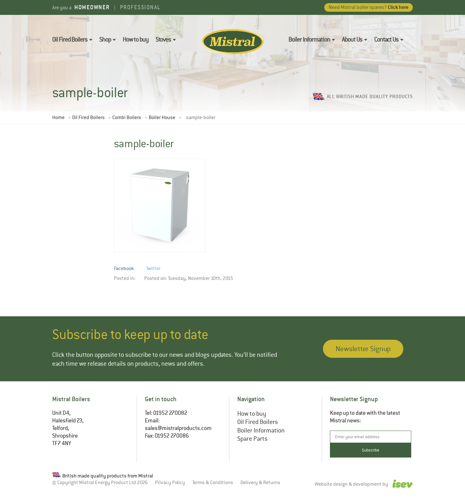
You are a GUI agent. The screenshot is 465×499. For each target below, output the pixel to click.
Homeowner (92, 7)
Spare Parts (252, 439)
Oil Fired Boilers (70, 39)
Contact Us (386, 39)
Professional (140, 7)
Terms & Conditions (212, 482)
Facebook (124, 268)
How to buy (136, 39)
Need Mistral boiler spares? (368, 7)
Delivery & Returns (260, 482)
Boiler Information (309, 39)
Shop (105, 39)
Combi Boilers (126, 118)
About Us (352, 39)
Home (58, 118)
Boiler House (162, 118)
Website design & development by (352, 484)
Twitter (153, 268)
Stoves (163, 39)
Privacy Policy (170, 482)
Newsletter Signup (363, 348)
